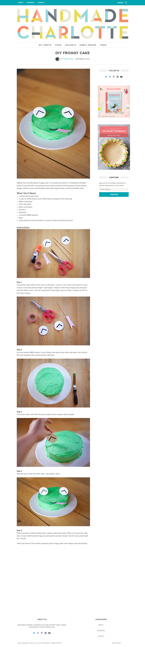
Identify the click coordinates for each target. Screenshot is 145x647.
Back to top (116, 643)
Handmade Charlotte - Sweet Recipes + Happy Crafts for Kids (72, 23)
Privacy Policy (56, 643)
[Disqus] (53, 582)
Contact (41, 3)
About (20, 3)
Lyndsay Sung (68, 59)
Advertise (101, 630)
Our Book (30, 3)
